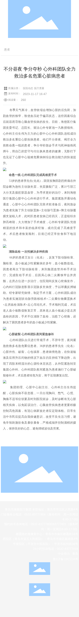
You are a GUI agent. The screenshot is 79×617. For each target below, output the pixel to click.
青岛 (75, 553)
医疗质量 (39, 88)
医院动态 (28, 88)
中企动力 (64, 553)
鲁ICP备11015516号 (65, 559)
